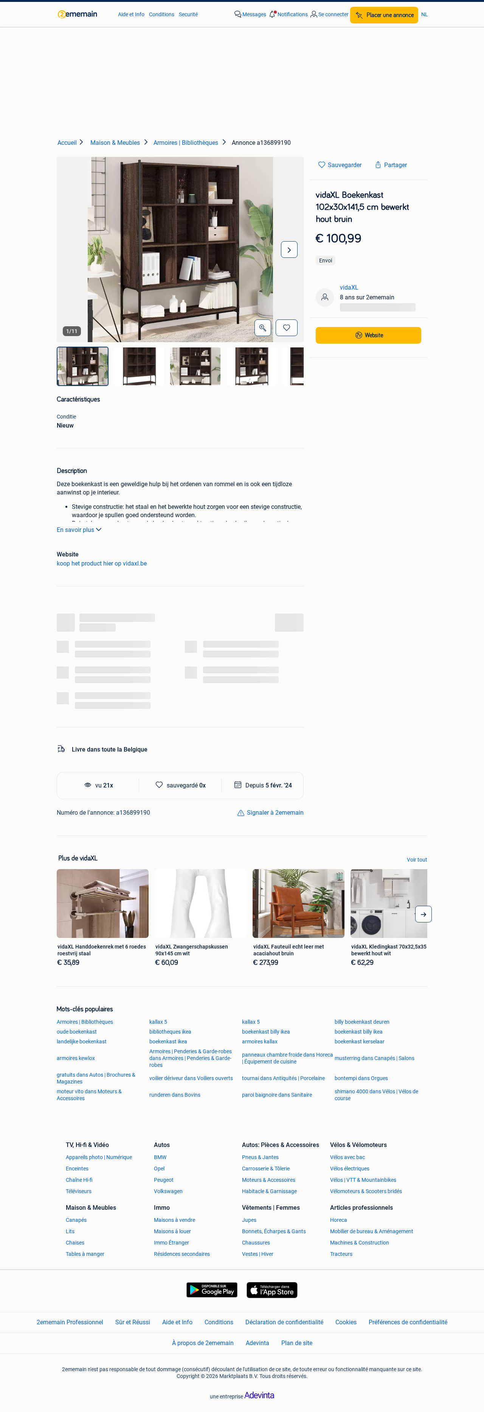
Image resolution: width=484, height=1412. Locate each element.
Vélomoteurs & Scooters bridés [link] (366, 1191)
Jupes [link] (249, 1220)
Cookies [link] (346, 1322)
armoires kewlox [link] (76, 1058)
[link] (84, 14)
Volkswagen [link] (168, 1191)
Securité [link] (188, 14)
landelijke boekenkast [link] (82, 1041)
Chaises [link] (75, 1243)
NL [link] (424, 14)
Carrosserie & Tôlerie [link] (266, 1169)
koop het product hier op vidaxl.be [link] (102, 563)
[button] (288, 14)
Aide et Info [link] (131, 14)
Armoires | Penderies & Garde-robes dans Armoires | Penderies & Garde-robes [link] (190, 1058)
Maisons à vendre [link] (174, 1220)
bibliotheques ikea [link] (170, 1032)
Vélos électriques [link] (349, 1169)
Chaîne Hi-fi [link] (79, 1180)
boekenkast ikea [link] (168, 1041)
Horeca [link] (338, 1220)
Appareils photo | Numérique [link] (99, 1157)
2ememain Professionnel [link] (70, 1322)
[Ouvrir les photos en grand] (262, 327)
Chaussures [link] (256, 1243)
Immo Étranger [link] (171, 1243)
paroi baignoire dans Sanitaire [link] (277, 1095)
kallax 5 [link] (158, 1022)
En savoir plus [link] (75, 529)
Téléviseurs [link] (79, 1191)
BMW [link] (160, 1157)
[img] (82, 366)
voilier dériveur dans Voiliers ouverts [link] (191, 1078)
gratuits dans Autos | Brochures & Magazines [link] (96, 1078)
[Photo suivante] (289, 249)
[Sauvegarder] (287, 327)
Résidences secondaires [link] (182, 1254)
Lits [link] (70, 1231)
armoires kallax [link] (260, 1041)
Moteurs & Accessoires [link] (268, 1180)
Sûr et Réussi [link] (132, 1322)
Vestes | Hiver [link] (257, 1254)
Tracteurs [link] (341, 1254)
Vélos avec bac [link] (347, 1157)
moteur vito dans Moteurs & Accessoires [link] (89, 1094)
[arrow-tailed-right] (423, 914)
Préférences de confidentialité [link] (408, 1322)
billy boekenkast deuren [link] (362, 1022)
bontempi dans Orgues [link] (361, 1078)
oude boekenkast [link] (77, 1032)
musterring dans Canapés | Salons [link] (374, 1058)
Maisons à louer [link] (172, 1231)
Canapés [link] (76, 1220)
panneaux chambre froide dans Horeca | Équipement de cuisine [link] (287, 1058)
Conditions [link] (161, 14)
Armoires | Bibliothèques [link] (85, 1022)
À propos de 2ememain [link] (203, 1343)
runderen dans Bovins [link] (174, 1095)
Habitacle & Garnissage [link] (269, 1191)
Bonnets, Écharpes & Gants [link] (274, 1231)
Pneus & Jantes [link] (260, 1157)
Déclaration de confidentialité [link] (284, 1322)
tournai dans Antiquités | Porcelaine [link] (283, 1078)
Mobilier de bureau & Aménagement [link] (371, 1231)
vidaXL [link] (349, 287)
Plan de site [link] (296, 1343)
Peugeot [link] (164, 1180)
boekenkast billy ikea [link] (266, 1032)
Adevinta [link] (257, 1343)
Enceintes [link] (77, 1169)
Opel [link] (159, 1169)
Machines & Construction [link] (359, 1243)
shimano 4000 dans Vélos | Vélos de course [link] (376, 1094)
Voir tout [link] (417, 860)
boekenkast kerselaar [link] (360, 1041)
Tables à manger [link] (85, 1254)
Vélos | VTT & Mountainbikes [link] (363, 1180)
